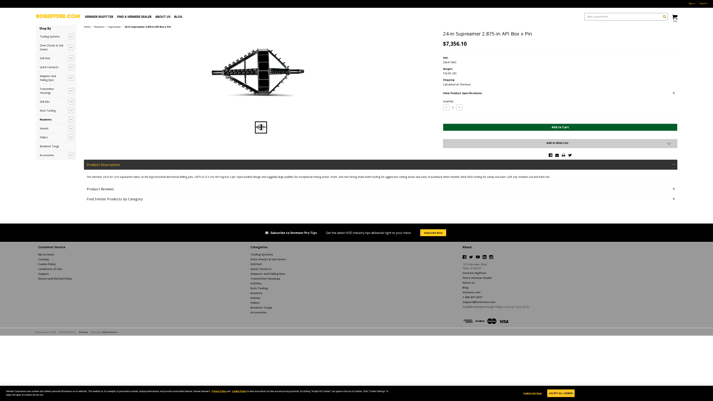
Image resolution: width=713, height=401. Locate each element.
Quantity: (448, 101)
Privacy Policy (219, 391)
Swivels (44, 128)
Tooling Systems (50, 36)
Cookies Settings (532, 393)
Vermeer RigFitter (99, 17)
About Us (162, 17)
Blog (178, 17)
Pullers (44, 137)
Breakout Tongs (49, 146)
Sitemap (83, 332)
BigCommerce (110, 332)
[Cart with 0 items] (674, 17)
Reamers (46, 119)
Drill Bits (45, 101)
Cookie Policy (239, 391)
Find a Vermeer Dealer (134, 17)
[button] (560, 93)
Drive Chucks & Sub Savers (51, 47)
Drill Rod (45, 58)
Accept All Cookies (561, 393)
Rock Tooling (48, 110)
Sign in (692, 3)
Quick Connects (49, 67)
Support (703, 3)
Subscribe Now (433, 232)
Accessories (47, 155)
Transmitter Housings (47, 90)
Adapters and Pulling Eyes (48, 78)
